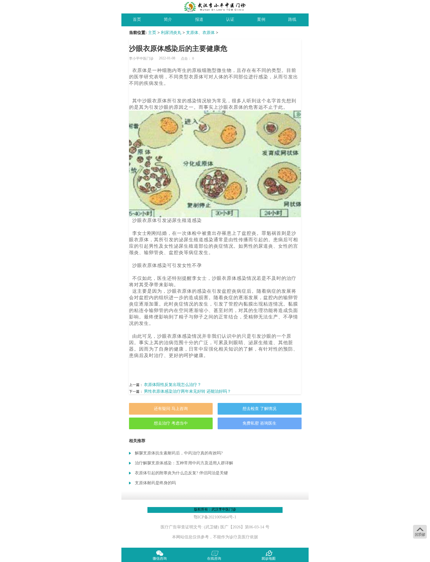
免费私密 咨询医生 (259, 423)
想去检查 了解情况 (259, 408)
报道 (199, 19)
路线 (292, 19)
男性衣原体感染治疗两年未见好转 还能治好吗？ (187, 391)
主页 (152, 32)
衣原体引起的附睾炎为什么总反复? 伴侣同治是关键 (181, 473)
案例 (261, 19)
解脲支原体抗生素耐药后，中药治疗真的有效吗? (179, 453)
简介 (168, 19)
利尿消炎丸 (171, 32)
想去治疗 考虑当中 (171, 423)
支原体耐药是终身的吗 (155, 483)
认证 (230, 19)
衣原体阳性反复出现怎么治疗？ (172, 384)
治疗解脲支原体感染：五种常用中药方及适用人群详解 (184, 463)
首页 (137, 19)
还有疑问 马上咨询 (171, 408)
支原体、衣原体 (200, 32)
